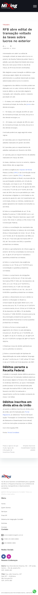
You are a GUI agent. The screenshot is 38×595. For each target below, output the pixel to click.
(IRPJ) (16, 172)
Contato (4, 527)
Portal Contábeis (13, 432)
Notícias (4, 523)
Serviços (4, 511)
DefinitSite (29, 592)
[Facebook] (3, 556)
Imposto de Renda (25, 170)
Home (3, 504)
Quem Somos (6, 507)
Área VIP (4, 515)
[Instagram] (9, 556)
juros (28, 104)
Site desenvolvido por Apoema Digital (13, 592)
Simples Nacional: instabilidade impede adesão (28, 448)
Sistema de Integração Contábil (12, 519)
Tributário (6, 25)
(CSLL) (20, 175)
